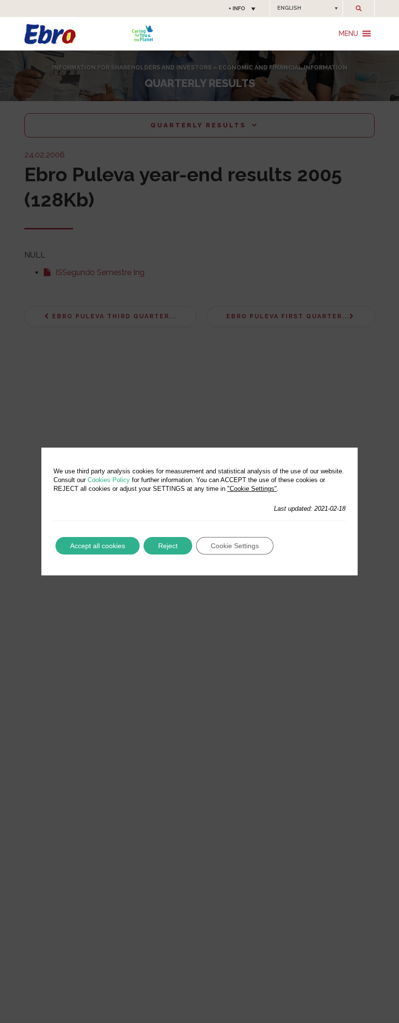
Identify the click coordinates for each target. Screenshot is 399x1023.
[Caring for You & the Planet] (142, 33)
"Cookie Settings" (252, 488)
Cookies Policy (109, 480)
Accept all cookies (97, 546)
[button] (306, 8)
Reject (168, 546)
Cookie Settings (235, 546)
